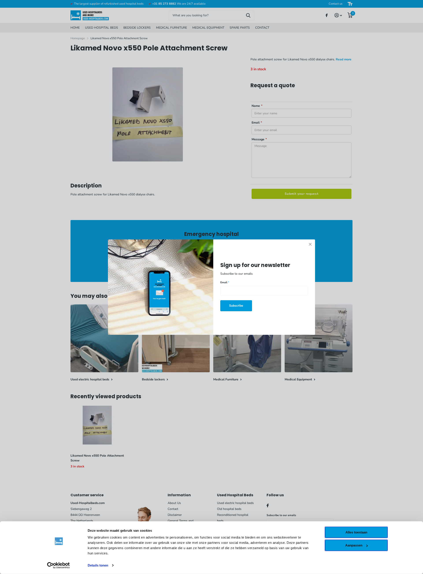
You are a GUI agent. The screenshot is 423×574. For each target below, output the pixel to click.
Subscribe (236, 305)
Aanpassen (353, 545)
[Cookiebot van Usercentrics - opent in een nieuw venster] (58, 565)
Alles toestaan (356, 532)
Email (224, 282)
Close (310, 244)
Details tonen (98, 565)
